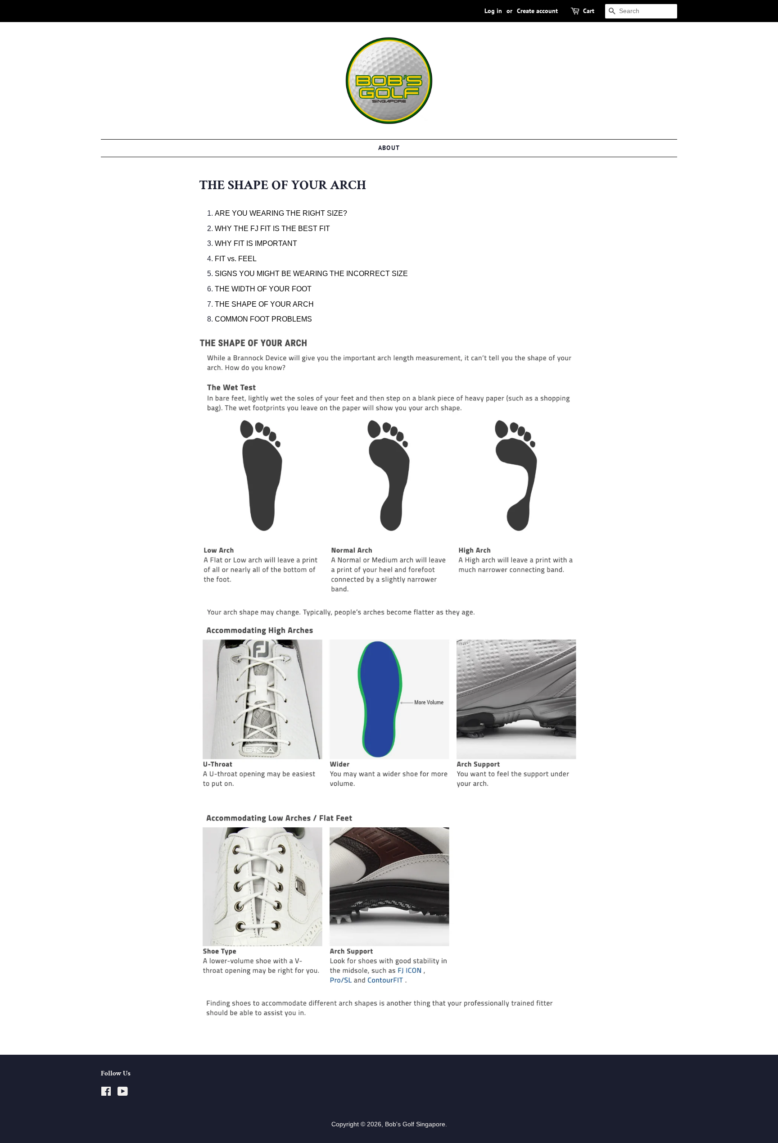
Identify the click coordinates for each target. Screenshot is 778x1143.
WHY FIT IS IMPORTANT (256, 243)
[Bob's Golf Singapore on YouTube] (123, 1093)
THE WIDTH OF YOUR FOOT (263, 289)
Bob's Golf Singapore (415, 1124)
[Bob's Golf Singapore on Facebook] (106, 1093)
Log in (493, 11)
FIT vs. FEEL (236, 259)
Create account (537, 11)
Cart (588, 11)
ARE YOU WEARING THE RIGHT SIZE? (281, 213)
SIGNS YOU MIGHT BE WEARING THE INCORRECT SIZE (311, 273)
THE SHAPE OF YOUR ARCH (264, 304)
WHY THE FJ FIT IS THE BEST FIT (272, 228)
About (389, 148)
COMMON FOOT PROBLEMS (263, 319)
